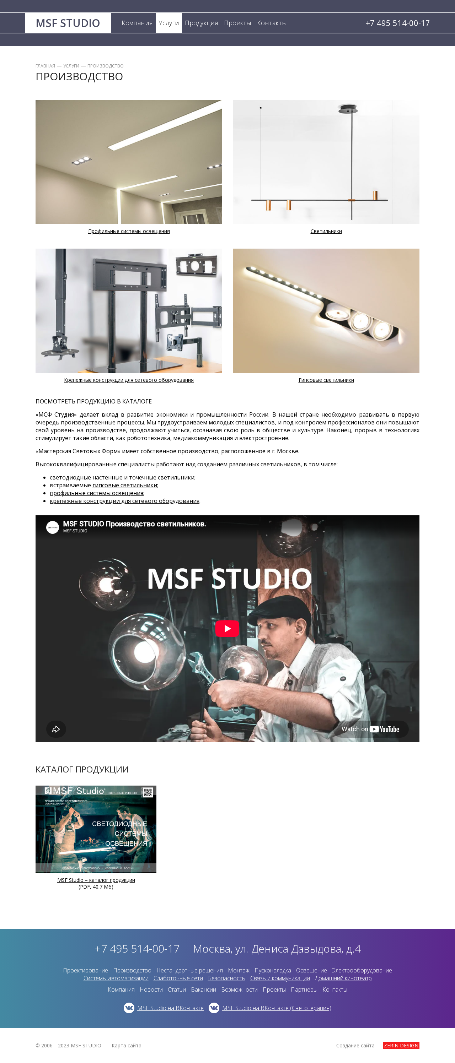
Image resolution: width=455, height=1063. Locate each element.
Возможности (239, 989)
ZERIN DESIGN (401, 1045)
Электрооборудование (362, 970)
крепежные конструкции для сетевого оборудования (124, 501)
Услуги (71, 66)
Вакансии (203, 989)
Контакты (334, 989)
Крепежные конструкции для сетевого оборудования (129, 379)
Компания (121, 989)
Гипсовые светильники (326, 379)
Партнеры (304, 989)
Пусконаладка (273, 970)
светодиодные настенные (86, 477)
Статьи (177, 989)
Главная (45, 66)
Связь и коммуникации (280, 978)
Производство (105, 66)
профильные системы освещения (96, 493)
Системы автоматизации (116, 978)
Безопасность (226, 978)
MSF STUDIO (68, 23)
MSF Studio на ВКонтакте (170, 1008)
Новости (151, 989)
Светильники (326, 231)
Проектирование (85, 970)
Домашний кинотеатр (343, 978)
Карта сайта (126, 1045)
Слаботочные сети (178, 978)
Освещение (311, 970)
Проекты (274, 989)
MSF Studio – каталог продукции (96, 880)
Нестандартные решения (189, 970)
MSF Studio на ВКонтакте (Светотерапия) (276, 1008)
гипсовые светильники (124, 485)
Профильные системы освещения (129, 231)
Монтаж (239, 970)
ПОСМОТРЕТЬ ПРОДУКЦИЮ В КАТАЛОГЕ (94, 401)
